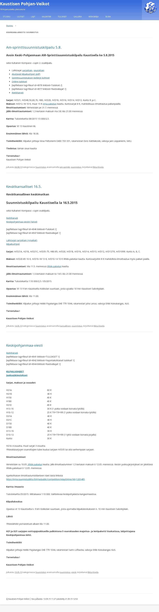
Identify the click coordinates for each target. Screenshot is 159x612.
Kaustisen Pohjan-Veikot (24, 4)
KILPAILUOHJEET (15, 371)
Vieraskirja (94, 16)
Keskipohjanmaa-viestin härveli (21, 221)
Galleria (78, 16)
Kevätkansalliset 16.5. (24, 186)
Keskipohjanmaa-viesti (24, 345)
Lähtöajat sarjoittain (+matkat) (21, 240)
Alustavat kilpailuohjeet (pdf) (26, 74)
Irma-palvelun (50, 103)
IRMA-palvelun (54, 266)
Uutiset (20, 16)
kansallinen (65, 326)
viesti (73, 572)
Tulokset (62, 16)
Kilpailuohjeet (13, 244)
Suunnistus (40, 167)
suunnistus (76, 167)
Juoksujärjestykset (16, 375)
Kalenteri (46, 16)
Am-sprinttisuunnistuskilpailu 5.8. (33, 47)
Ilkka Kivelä (98, 167)
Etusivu (6, 16)
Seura (108, 16)
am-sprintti (65, 167)
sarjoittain (27, 70)
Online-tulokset (19, 81)
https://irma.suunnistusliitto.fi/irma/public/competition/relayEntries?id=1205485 (45, 479)
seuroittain (39, 70)
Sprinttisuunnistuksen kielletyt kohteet (31, 77)
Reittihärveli (17, 92)
